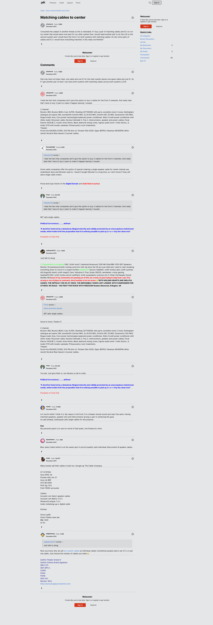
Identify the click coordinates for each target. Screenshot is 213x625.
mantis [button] (48, 406)
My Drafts (156, 51)
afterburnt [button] (49, 24)
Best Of (143, 61)
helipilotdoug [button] (50, 534)
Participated (144, 55)
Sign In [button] (80, 61)
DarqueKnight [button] (50, 147)
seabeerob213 (50, 542)
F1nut (46, 305)
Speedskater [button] (50, 439)
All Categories (145, 36)
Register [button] (93, 61)
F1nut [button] (48, 195)
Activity (143, 42)
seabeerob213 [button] (51, 250)
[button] (132, 17)
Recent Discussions (147, 39)
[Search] (150, 3)
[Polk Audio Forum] (43, 2)
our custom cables (71, 551)
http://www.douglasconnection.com (55, 584)
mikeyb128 (48, 155)
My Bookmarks (156, 45)
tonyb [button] (48, 458)
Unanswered (156, 58)
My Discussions (145, 48)
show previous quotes (53, 308)
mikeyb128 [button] (49, 93)
